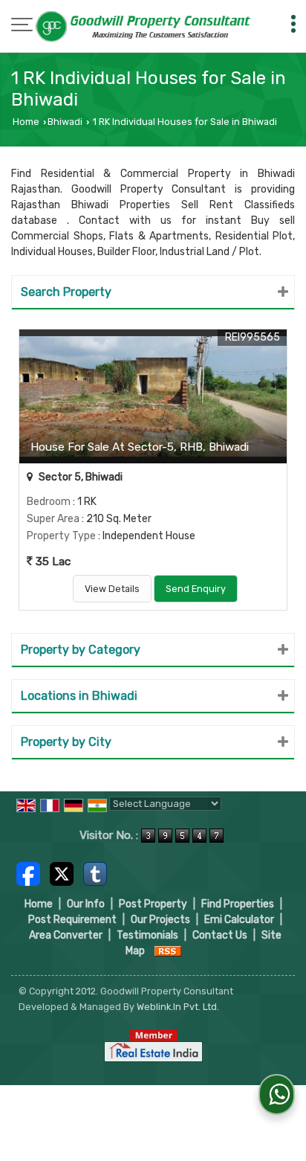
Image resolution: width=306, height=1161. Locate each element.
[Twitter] (62, 873)
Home (26, 121)
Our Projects (160, 919)
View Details (112, 588)
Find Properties (237, 904)
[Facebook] (28, 873)
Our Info (86, 904)
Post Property (153, 904)
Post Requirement (72, 919)
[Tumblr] (95, 873)
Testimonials (147, 935)
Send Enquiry (196, 588)
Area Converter (65, 935)
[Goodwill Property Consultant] (144, 27)
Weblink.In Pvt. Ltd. (178, 1006)
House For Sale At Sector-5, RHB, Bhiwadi (139, 447)
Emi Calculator (239, 919)
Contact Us (219, 935)
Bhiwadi (65, 121)
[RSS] (167, 951)
